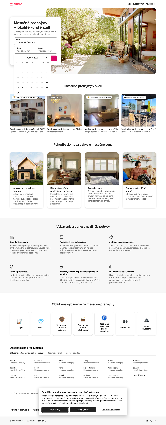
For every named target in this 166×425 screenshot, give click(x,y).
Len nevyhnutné (83, 410)
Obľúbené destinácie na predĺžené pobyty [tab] (27, 353)
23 (47, 83)
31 (18, 93)
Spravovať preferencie (111, 410)
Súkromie (31, 421)
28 (37, 88)
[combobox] (35, 42)
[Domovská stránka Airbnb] (16, 4)
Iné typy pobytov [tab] (73, 353)
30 (47, 88)
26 (28, 88)
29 (42, 88)
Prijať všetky (55, 410)
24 (18, 88)
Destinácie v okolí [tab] (55, 353)
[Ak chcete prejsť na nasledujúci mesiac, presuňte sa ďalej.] (46, 58)
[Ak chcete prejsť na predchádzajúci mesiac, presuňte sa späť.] (18, 58)
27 (32, 88)
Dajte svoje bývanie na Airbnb (141, 4)
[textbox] (25, 50)
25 (23, 88)
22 (42, 83)
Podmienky (41, 421)
